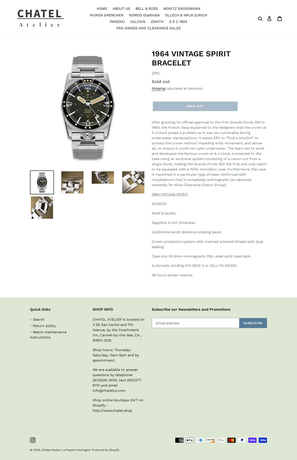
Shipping (158, 88)
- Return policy (43, 326)
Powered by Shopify (105, 450)
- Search (37, 319)
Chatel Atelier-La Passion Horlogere (66, 450)
